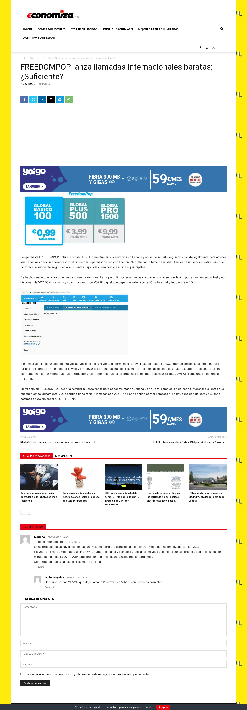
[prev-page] (22, 512)
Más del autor (63, 455)
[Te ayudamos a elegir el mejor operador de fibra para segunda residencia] (39, 477)
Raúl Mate (30, 84)
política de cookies (143, 707)
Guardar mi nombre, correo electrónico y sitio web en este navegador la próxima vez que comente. (87, 674)
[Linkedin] (42, 99)
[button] (222, 29)
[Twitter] (213, 47)
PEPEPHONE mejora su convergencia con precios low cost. (58, 442)
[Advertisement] (123, 134)
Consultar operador (39, 38)
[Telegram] (60, 99)
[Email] (51, 99)
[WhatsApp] (69, 99)
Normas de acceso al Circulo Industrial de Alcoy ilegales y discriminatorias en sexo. (163, 497)
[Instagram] (207, 47)
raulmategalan (54, 577)
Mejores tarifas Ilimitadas (158, 29)
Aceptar (163, 707)
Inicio (27, 29)
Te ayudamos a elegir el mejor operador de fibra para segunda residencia (38, 497)
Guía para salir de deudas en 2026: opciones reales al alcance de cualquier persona (81, 497)
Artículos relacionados (37, 455)
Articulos (34, 58)
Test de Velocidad (84, 29)
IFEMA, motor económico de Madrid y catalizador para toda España (206, 497)
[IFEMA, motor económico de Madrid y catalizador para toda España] (208, 477)
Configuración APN (118, 29)
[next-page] (29, 512)
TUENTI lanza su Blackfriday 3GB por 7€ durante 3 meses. (190, 442)
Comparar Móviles (51, 29)
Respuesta (39, 567)
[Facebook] (200, 47)
